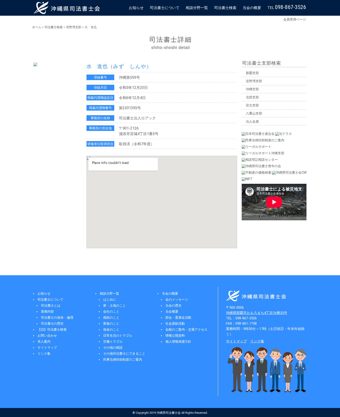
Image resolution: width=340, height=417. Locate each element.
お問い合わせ (47, 335)
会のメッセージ (176, 299)
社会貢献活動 (175, 323)
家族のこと (111, 323)
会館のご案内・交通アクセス (186, 329)
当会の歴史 (173, 305)
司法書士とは (50, 305)
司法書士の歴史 (52, 323)
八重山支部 (254, 113)
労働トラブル (113, 341)
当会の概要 (252, 8)
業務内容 (47, 311)
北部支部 (252, 97)
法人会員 (252, 121)
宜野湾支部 (73, 27)
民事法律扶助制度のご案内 (122, 359)
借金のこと (111, 329)
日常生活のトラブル (117, 335)
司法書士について (164, 8)
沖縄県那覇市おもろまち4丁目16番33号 (256, 313)
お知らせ (136, 8)
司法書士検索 (225, 8)
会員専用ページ (294, 19)
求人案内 (43, 341)
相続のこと (111, 317)
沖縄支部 (252, 89)
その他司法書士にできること (124, 353)
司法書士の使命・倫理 (57, 317)
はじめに (109, 299)
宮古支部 (252, 105)
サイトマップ (47, 347)
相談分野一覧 (197, 8)
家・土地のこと (114, 305)
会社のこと (111, 311)
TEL (286, 7)
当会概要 (171, 311)
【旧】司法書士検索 (52, 329)
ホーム (36, 27)
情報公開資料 (175, 335)
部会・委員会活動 (178, 317)
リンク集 (43, 353)
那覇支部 (252, 73)
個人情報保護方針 (178, 341)
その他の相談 (113, 347)
